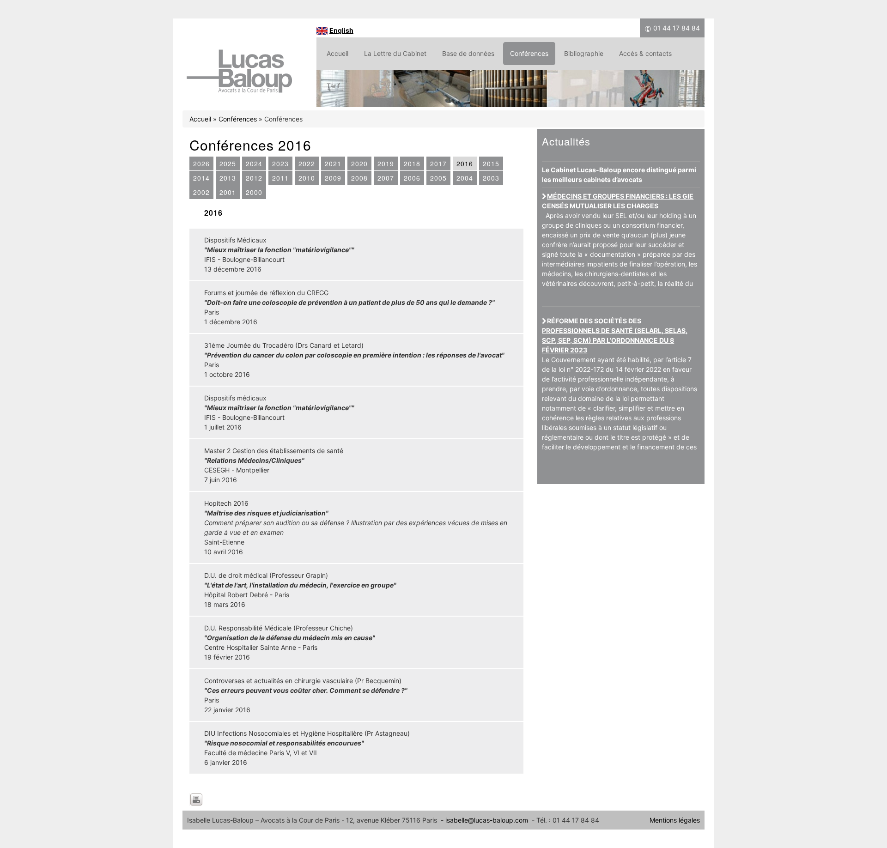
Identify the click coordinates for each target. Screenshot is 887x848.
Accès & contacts (645, 53)
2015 (491, 163)
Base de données (468, 53)
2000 (254, 192)
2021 (333, 163)
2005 (438, 177)
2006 (412, 177)
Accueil (337, 53)
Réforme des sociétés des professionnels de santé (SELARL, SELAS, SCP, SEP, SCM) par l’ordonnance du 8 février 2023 (614, 335)
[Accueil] (239, 94)
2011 (280, 177)
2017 (438, 163)
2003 (491, 177)
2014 (201, 177)
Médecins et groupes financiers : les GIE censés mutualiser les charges (617, 201)
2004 (464, 177)
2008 (359, 177)
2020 (359, 163)
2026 (201, 163)
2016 (464, 163)
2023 (280, 163)
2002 (201, 192)
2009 (333, 177)
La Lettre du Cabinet (395, 53)
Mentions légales (675, 820)
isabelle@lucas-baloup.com (486, 820)
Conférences (529, 53)
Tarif (333, 86)
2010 (306, 177)
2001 (227, 192)
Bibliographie (583, 53)
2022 (306, 163)
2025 (227, 163)
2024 (254, 163)
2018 (412, 163)
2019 (385, 163)
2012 (254, 177)
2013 (227, 177)
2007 (385, 177)
